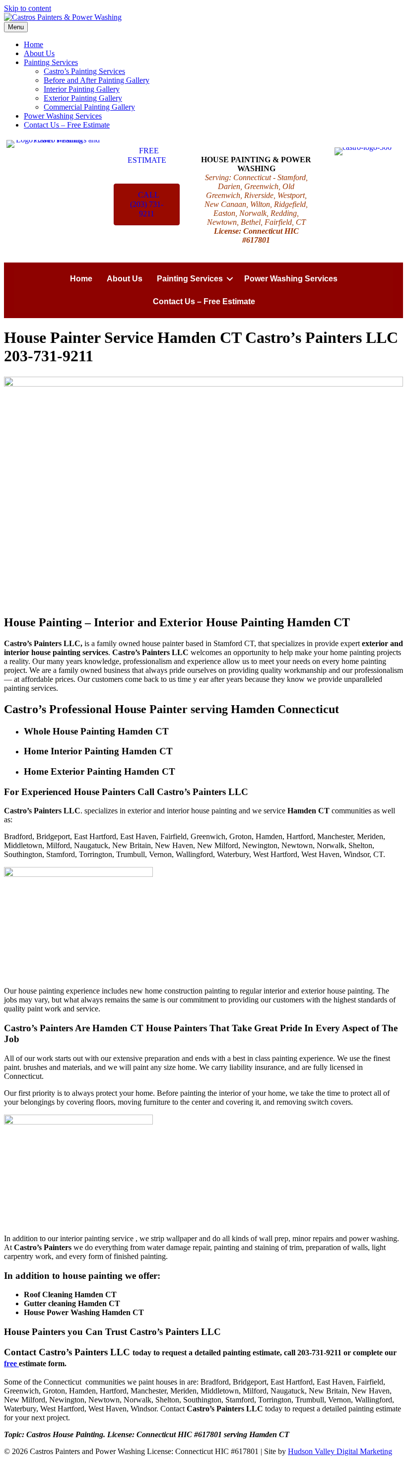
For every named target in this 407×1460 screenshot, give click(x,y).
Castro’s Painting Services (84, 71)
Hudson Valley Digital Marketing (340, 1451)
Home (33, 44)
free (11, 1363)
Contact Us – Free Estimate (67, 125)
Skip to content (27, 8)
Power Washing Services (63, 116)
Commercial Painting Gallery (89, 107)
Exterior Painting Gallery (83, 98)
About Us (39, 53)
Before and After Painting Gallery (96, 80)
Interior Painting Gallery (82, 89)
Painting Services (51, 62)
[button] (230, 278)
